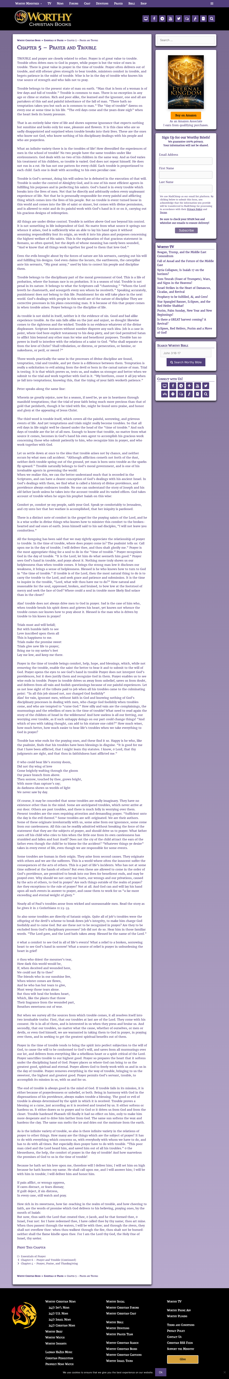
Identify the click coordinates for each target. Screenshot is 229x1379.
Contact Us (174, 1337)
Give (183, 1359)
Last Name (166, 182)
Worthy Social (115, 1301)
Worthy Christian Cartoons (124, 1354)
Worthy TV (165, 247)
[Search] (211, 18)
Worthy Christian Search (122, 1342)
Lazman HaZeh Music (58, 1352)
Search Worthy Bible (187, 362)
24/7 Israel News (60, 1319)
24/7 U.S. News (58, 1313)
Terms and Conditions (180, 1325)
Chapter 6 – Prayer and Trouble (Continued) (48, 1260)
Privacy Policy (194, 209)
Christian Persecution (59, 1358)
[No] (224, 1372)
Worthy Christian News (60, 1301)
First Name (166, 168)
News (60, 3)
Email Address (168, 154)
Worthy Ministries (27, 3)
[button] (211, 3)
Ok (161, 1372)
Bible (131, 3)
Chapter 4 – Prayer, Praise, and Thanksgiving (49, 1263)
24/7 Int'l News (59, 1307)
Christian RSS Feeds (180, 1342)
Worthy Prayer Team (119, 1334)
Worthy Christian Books (29, 40)
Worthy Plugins (177, 1316)
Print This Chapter (31, 1247)
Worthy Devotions (117, 1328)
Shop (144, 3)
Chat (87, 3)
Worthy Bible (114, 1322)
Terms (163, 212)
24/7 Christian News (62, 1325)
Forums (73, 3)
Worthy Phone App (179, 1310)
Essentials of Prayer (54, 40)
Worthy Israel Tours (119, 1361)
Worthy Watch (55, 1337)
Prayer (118, 3)
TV (49, 3)
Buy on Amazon (185, 115)
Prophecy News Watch (59, 1364)
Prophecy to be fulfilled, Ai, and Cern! (182, 297)
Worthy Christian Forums (122, 1307)
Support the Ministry (180, 1349)
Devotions (102, 3)
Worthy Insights (56, 1343)
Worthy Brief (54, 1331)
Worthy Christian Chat (121, 1313)
